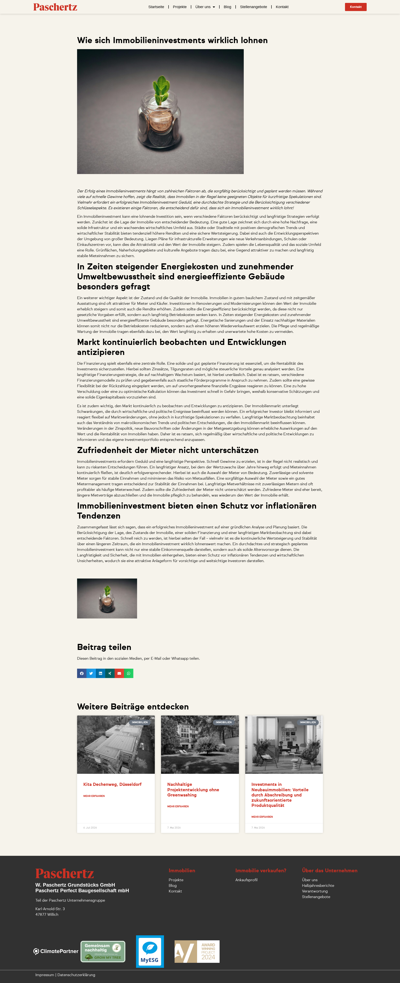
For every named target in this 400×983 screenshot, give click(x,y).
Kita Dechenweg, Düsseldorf (112, 785)
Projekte (180, 7)
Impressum (44, 975)
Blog (227, 7)
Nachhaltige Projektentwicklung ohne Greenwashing (193, 790)
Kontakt (282, 7)
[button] (81, 673)
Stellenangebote (253, 7)
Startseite (156, 7)
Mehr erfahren (94, 796)
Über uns (203, 7)
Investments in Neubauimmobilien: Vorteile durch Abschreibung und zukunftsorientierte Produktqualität (280, 795)
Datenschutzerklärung (76, 975)
